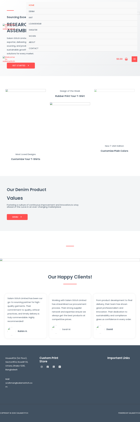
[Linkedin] (54, 367)
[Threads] (60, 367)
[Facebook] (48, 367)
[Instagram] (42, 367)
